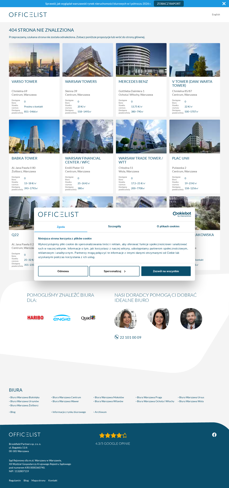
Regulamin (15, 480)
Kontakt (52, 480)
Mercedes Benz (133, 81)
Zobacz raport (169, 3)
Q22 (15, 234)
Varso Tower (24, 81)
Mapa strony (38, 480)
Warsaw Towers (81, 81)
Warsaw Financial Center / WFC (83, 160)
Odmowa (63, 271)
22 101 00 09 (130, 337)
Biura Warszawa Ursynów (24, 401)
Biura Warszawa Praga (149, 397)
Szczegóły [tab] (114, 226)
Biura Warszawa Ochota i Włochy (155, 401)
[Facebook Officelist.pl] (214, 435)
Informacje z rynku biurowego (69, 411)
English (216, 14)
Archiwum (101, 411)
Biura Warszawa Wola (191, 401)
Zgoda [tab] (61, 226)
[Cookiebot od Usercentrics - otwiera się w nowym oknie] (175, 214)
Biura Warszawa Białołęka (24, 397)
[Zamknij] (224, 3)
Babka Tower (24, 158)
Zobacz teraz (34, 110)
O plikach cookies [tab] (168, 226)
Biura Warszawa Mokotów (109, 397)
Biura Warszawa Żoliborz (24, 405)
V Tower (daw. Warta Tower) (192, 83)
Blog (12, 411)
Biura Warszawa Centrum (67, 397)
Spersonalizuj (112, 271)
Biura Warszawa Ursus (191, 397)
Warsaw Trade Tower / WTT (141, 160)
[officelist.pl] (24, 434)
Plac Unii (180, 158)
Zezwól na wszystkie (166, 271)
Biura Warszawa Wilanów (109, 401)
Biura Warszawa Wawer (66, 401)
